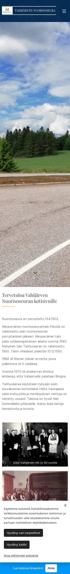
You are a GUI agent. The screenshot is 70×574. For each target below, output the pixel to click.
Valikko (64, 11)
